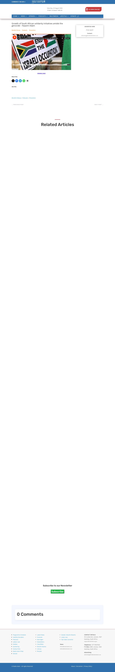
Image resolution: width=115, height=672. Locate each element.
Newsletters (40, 642)
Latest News (40, 635)
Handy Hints (16, 649)
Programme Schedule (19, 635)
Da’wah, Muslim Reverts (68, 635)
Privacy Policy (88, 666)
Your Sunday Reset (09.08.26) (31, 570)
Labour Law (16, 642)
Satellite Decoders (18, 637)
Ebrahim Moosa (16, 30)
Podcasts (42, 16)
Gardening (16, 646)
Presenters (32, 30)
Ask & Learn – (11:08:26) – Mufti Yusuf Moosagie (40, 344)
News (23, 16)
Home (15, 16)
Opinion (32, 16)
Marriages (40, 639)
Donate (73, 16)
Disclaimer (79, 666)
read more (19, 197)
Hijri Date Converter (67, 639)
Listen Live (64, 637)
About (73, 666)
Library (39, 649)
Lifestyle (63, 16)
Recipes (39, 651)
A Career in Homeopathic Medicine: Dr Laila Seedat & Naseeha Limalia (52, 194)
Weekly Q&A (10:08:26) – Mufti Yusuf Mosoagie (39, 269)
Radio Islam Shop (18, 651)
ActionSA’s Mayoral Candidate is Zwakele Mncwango (43, 420)
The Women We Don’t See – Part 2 (33, 495)
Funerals (39, 637)
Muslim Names (41, 646)
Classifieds (40, 644)
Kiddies (15, 644)
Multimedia (54, 16)
